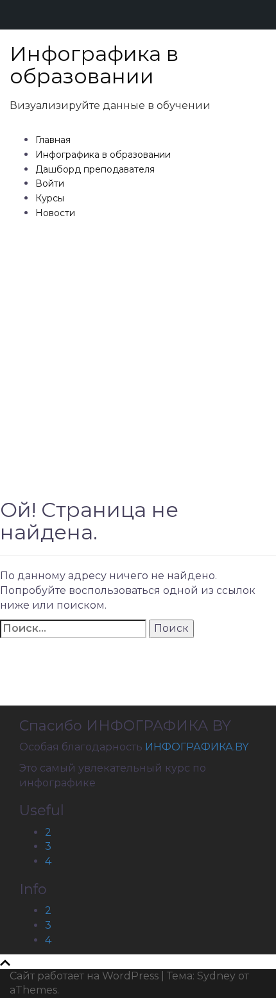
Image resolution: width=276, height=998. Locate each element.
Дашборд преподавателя (95, 169)
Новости (55, 213)
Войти (49, 183)
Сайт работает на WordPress (84, 976)
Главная (53, 140)
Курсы (49, 198)
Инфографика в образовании (94, 65)
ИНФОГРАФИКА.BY (196, 747)
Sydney (216, 976)
